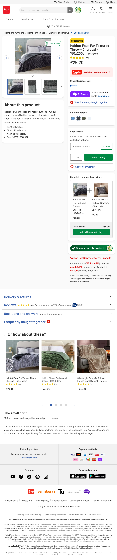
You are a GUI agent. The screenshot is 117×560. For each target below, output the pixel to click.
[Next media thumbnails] (61, 86)
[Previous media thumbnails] (4, 86)
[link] (91, 101)
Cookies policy (59, 500)
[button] (53, 43)
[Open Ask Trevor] (78, 10)
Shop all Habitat (81, 32)
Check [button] (106, 146)
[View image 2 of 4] (32, 86)
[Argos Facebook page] (21, 476)
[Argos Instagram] (45, 476)
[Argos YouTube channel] (12, 476)
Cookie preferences (79, 500)
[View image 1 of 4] (15, 86)
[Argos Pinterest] (37, 476)
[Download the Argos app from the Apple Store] (78, 478)
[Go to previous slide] (6, 57)
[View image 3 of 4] (49, 86)
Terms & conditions (102, 500)
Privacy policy (42, 500)
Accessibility (11, 500)
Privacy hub (26, 500)
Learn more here (29, 457)
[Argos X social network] (29, 476)
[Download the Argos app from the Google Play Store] (97, 478)
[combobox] (43, 10)
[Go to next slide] (59, 57)
